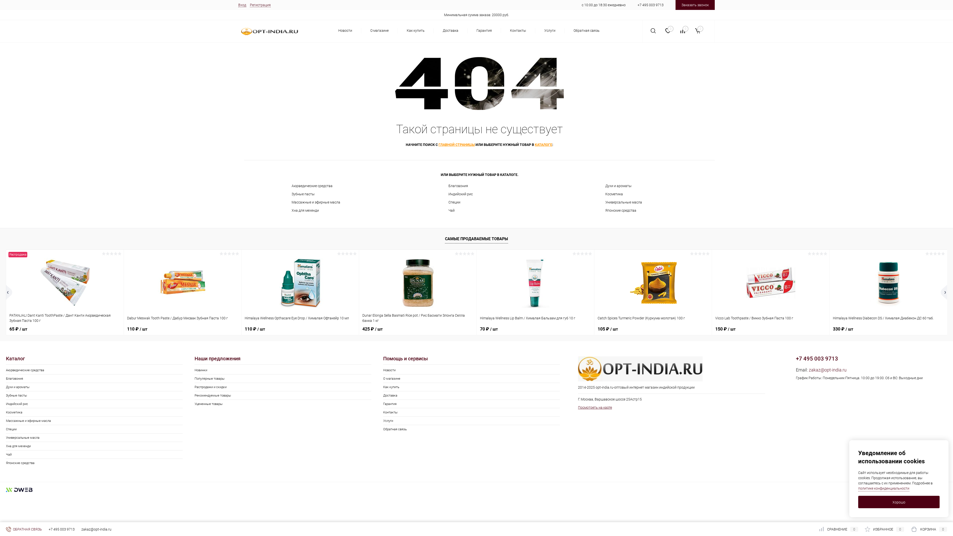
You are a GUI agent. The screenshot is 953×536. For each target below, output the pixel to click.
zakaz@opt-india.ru (828, 369)
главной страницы (457, 145)
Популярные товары (210, 378)
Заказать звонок (695, 5)
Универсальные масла (623, 202)
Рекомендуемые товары (213, 395)
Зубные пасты (303, 194)
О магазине (379, 31)
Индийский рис (460, 194)
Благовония (458, 186)
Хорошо (898, 502)
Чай (451, 210)
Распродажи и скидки (211, 387)
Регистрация (260, 5)
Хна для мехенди (305, 210)
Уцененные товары (209, 404)
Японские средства (620, 210)
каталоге (543, 145)
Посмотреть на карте (595, 407)
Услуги (549, 31)
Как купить (416, 31)
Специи (454, 202)
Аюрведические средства (312, 186)
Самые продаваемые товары (476, 238)
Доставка (450, 31)
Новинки (201, 370)
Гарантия (484, 31)
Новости (345, 31)
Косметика (614, 194)
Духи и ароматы (618, 186)
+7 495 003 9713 (651, 5)
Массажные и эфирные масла (316, 202)
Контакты (518, 31)
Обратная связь (587, 31)
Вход (242, 5)
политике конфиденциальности (883, 488)
